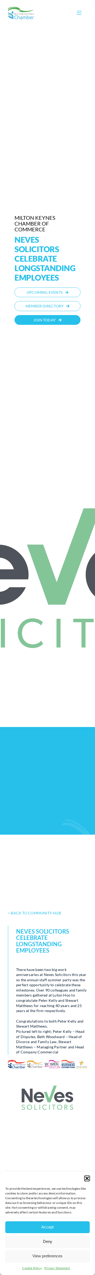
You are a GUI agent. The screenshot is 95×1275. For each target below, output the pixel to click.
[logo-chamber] (21, 8)
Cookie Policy (32, 1268)
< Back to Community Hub (34, 913)
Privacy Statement (57, 1268)
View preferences (47, 1256)
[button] (87, 1178)
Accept (47, 1227)
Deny (47, 1241)
